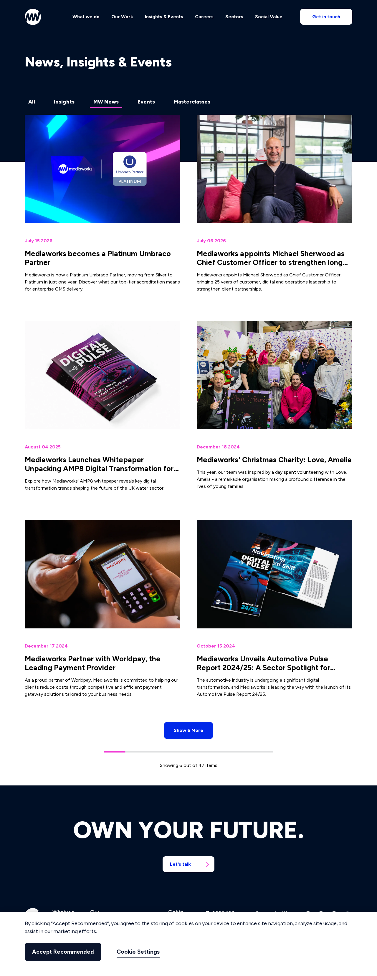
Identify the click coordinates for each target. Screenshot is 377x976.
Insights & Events (164, 16)
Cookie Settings (138, 951)
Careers (204, 16)
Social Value (268, 16)
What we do (86, 16)
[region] (188, 944)
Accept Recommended (63, 951)
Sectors (234, 16)
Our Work (122, 16)
